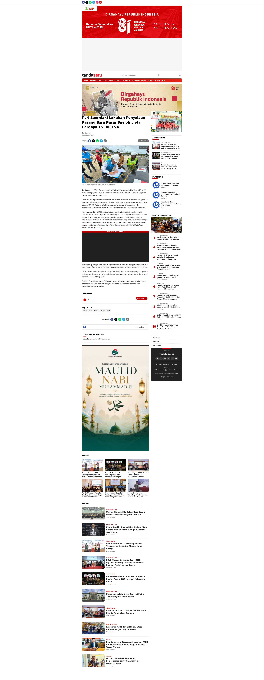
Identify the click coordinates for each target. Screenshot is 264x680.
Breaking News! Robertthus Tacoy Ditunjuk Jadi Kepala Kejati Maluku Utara (167, 327)
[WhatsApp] (97, 140)
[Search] (158, 75)
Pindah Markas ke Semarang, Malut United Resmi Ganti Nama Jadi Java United (168, 287)
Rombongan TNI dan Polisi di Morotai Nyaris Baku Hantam (168, 238)
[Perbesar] (115, 182)
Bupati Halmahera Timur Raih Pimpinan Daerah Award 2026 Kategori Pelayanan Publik (114, 475)
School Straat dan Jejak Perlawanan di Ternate (170, 184)
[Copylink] (105, 140)
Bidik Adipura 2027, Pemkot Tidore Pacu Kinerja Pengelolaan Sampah (138, 475)
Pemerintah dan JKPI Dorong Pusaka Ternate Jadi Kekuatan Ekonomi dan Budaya (92, 475)
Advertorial (93, 112)
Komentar (144, 141)
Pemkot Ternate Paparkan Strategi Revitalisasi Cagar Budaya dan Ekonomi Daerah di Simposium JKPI (92, 496)
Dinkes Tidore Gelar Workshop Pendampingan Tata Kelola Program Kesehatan (137, 496)
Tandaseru (86, 133)
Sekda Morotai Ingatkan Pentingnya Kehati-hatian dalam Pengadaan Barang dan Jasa (114, 496)
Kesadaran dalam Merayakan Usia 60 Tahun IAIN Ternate (170, 204)
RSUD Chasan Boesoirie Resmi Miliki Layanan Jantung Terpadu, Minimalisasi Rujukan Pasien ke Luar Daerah (125, 562)
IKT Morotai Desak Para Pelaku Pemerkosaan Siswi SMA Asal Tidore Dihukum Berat (124, 661)
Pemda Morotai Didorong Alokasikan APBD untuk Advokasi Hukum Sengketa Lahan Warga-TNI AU (127, 644)
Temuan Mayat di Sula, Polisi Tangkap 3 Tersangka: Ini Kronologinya (168, 277)
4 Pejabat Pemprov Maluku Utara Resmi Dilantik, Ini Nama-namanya (168, 307)
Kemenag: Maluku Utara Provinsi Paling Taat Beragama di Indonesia (125, 595)
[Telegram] (101, 140)
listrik (96, 311)
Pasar (103, 311)
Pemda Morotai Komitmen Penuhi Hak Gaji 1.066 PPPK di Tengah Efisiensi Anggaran (168, 297)
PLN (108, 311)
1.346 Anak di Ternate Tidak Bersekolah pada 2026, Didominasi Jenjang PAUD (167, 257)
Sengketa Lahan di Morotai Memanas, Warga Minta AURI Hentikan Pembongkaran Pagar (169, 247)
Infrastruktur (87, 311)
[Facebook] (89, 140)
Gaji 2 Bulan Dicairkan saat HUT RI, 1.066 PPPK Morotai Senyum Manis (169, 317)
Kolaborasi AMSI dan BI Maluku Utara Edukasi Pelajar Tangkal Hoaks (124, 628)
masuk (93, 339)
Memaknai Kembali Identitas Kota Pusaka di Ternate (170, 194)
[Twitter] (93, 140)
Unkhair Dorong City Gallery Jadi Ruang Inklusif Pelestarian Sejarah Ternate (125, 513)
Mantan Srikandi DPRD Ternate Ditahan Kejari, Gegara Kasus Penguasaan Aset (168, 267)
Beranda (85, 112)
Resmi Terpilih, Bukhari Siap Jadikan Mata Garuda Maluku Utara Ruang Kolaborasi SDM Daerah (126, 530)
